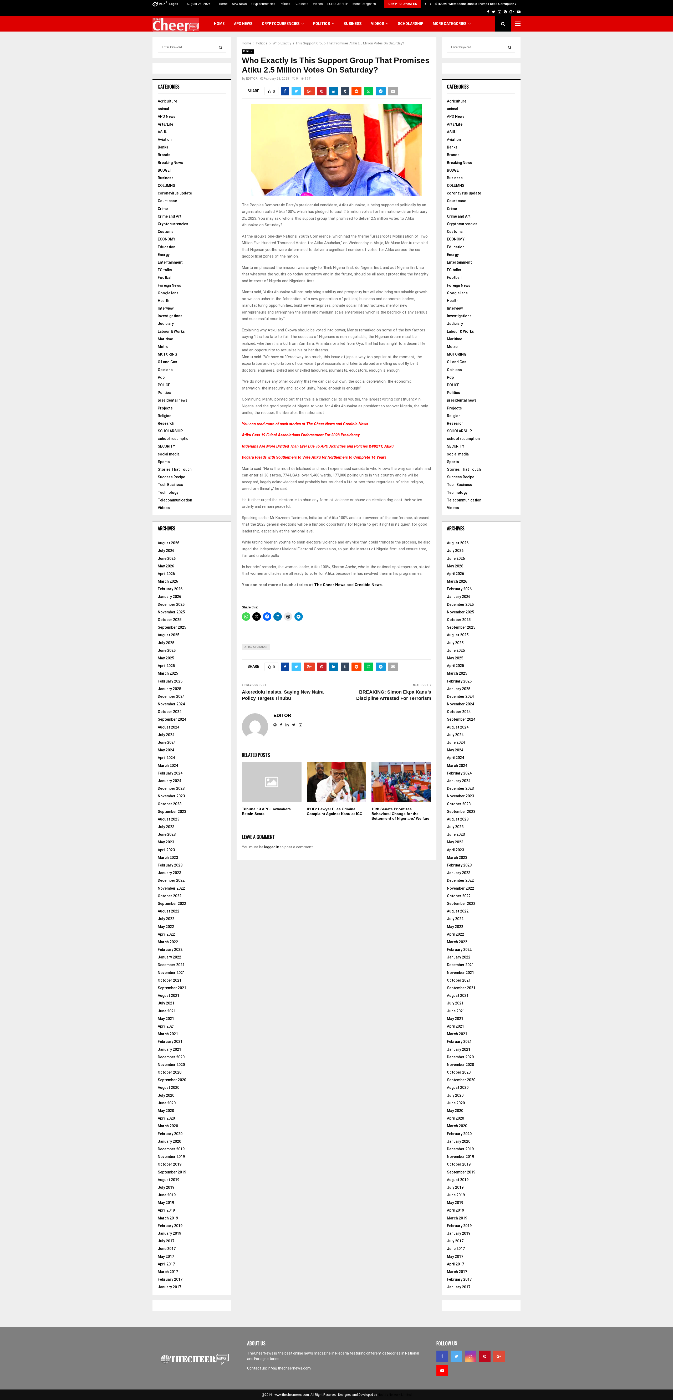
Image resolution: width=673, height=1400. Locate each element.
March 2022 (168, 942)
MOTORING (167, 354)
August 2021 (168, 995)
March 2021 (168, 1034)
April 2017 (166, 1264)
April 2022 (166, 934)
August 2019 (168, 1180)
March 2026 (168, 581)
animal (163, 109)
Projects (165, 408)
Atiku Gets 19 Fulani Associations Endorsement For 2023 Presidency (301, 435)
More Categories (364, 4)
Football (165, 277)
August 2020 (168, 1087)
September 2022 (172, 903)
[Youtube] (442, 1370)
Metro (163, 347)
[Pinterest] (485, 1356)
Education (166, 247)
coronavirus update (175, 193)
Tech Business (170, 485)
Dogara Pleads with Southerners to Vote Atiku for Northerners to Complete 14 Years (314, 457)
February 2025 (170, 681)
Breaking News (170, 163)
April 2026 (166, 574)
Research (166, 423)
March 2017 (168, 1272)
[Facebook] (442, 1356)
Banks (163, 147)
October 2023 (169, 804)
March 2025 (168, 673)
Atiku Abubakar (255, 646)
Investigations (170, 316)
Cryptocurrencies (263, 4)
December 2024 (171, 696)
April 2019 (166, 1210)
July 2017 (166, 1241)
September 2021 (172, 988)
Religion (164, 416)
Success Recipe (171, 477)
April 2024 (166, 758)
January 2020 (169, 1141)
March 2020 (168, 1126)
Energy (164, 255)
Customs (166, 231)
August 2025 (168, 635)
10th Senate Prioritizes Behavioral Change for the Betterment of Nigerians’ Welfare (400, 813)
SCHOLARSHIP (337, 4)
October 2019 (169, 1164)
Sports (164, 462)
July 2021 (166, 1003)
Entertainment (170, 262)
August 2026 (168, 543)
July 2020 (166, 1095)
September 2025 (172, 627)
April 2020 (166, 1118)
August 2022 (168, 911)
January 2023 (169, 873)
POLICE (164, 385)
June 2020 (167, 1103)
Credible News (355, 424)
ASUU (162, 132)
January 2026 (169, 596)
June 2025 (167, 650)
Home (223, 4)
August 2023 (168, 819)
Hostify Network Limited (395, 1395)
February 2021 (170, 1041)
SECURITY (166, 446)
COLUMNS (166, 185)
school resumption (174, 439)
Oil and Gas (167, 362)
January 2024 (169, 781)
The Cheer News (320, 424)
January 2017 (169, 1287)
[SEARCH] (220, 47)
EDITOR (252, 78)
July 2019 (166, 1187)
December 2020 (171, 1057)
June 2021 (167, 1011)
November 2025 (171, 612)
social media (169, 454)
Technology (168, 492)
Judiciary (166, 323)
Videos (318, 4)
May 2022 (166, 927)
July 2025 (166, 643)
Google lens (168, 293)
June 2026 (167, 558)
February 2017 (170, 1279)
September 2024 (172, 719)
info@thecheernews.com (289, 1368)
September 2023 (172, 811)
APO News (239, 4)
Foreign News (169, 285)
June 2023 (167, 834)
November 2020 (171, 1065)
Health (163, 301)
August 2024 (168, 727)
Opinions (165, 370)
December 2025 (171, 604)
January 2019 (169, 1233)
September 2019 (172, 1172)
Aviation (165, 139)
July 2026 (166, 550)
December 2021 (171, 965)
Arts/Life (165, 124)
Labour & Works (171, 331)
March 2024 (168, 765)
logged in (271, 847)
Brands (164, 155)
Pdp (161, 377)
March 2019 (168, 1218)
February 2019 (170, 1226)
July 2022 (166, 919)
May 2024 (166, 750)
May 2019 (166, 1203)
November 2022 (171, 888)
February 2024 (170, 773)
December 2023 (171, 788)
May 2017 (166, 1256)
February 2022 (170, 949)
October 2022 (169, 896)
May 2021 (166, 1019)
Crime (163, 209)
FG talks (165, 270)
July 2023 (166, 827)
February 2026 (170, 589)
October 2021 (169, 980)
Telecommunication (175, 500)
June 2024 (167, 742)
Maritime (165, 339)
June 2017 (167, 1249)
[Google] (499, 1356)
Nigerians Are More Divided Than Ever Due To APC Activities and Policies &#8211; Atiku (318, 446)
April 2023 (166, 850)
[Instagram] (470, 1356)
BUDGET (165, 170)
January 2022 (169, 957)
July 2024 (166, 735)
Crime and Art (169, 216)
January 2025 (169, 689)
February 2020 (170, 1134)
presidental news (172, 400)
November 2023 (171, 796)
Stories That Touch (175, 469)
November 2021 (171, 973)
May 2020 (166, 1111)
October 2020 (169, 1072)
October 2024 (169, 712)
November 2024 (171, 704)
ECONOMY (166, 239)
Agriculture (167, 101)
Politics (285, 4)
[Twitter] (456, 1356)
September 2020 (172, 1080)
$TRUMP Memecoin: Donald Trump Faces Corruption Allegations (483, 4)
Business (301, 4)
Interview (166, 308)
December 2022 (171, 880)
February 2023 (170, 865)
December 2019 (171, 1149)
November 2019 (171, 1157)
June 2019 (167, 1195)
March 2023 (168, 857)
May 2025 (166, 658)
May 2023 (166, 842)
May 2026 (166, 566)
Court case (167, 201)
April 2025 (166, 666)
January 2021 (169, 1049)
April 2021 (166, 1026)
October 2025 (169, 620)
